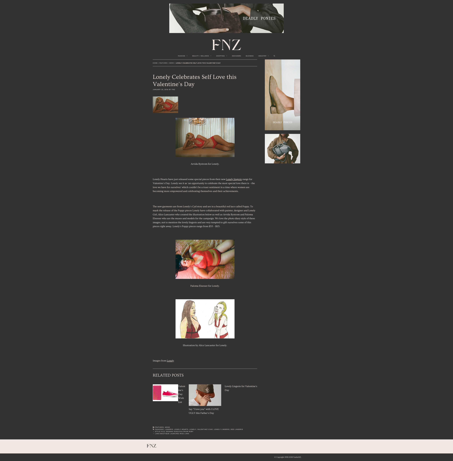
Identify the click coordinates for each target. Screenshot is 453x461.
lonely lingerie (222, 429)
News (171, 63)
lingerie (169, 429)
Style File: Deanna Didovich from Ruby (174, 431)
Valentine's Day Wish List (181, 394)
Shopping (220, 56)
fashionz (159, 429)
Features (163, 63)
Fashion (181, 56)
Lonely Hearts (181, 429)
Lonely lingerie (234, 179)
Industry (262, 56)
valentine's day (205, 429)
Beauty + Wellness (200, 56)
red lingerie (237, 429)
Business (250, 56)
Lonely (170, 360)
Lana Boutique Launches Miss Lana (172, 433)
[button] (274, 55)
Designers (236, 56)
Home (155, 63)
